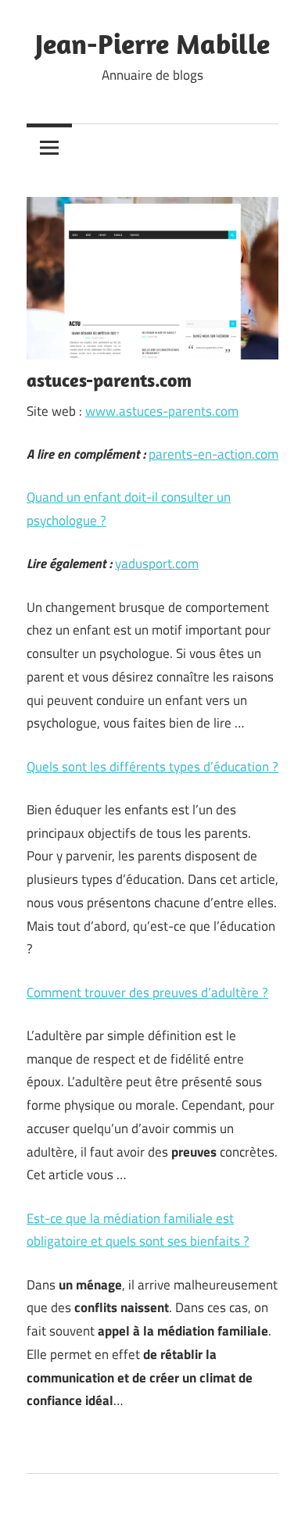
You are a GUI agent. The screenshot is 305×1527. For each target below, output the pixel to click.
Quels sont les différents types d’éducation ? (152, 766)
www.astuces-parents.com (162, 411)
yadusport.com (157, 563)
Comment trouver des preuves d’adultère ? (147, 992)
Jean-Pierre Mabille (152, 43)
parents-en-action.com (213, 454)
